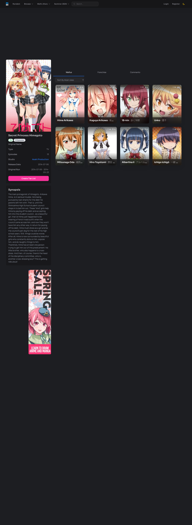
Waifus (69, 72)
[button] (28, 4)
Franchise (102, 72)
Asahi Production (40, 159)
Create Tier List (29, 178)
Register (176, 4)
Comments (135, 72)
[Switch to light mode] (183, 4)
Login (166, 4)
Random (16, 4)
